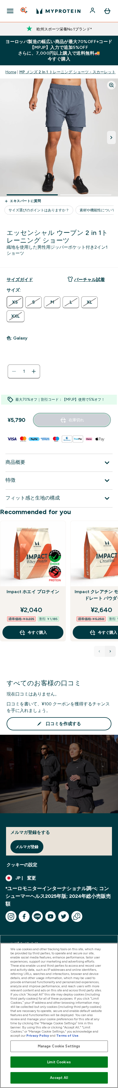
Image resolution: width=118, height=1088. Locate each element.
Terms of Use (67, 1035)
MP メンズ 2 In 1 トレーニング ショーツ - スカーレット (67, 72)
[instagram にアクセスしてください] (10, 916)
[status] (24, 371)
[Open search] (24, 11)
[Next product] (110, 651)
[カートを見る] (107, 11)
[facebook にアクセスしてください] (24, 916)
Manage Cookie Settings (59, 1046)
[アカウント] (93, 11)
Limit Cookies (59, 1062)
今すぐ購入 (37, 632)
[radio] (15, 302)
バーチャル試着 (89, 279)
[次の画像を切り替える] (111, 137)
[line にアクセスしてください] (37, 916)
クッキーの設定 (22, 864)
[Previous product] (99, 651)
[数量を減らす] (14, 371)
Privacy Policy (37, 1035)
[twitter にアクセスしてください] (63, 916)
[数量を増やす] (34, 371)
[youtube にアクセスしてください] (50, 916)
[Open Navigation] (10, 11)
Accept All (59, 1078)
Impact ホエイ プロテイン (33, 591)
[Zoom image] (111, 85)
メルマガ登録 (26, 847)
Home (10, 72)
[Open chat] (76, 916)
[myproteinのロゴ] (58, 11)
